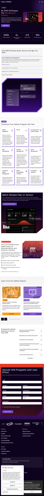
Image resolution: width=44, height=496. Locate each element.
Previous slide (2, 319)
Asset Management (34, 150)
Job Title (4, 390)
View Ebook (11, 313)
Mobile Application (5, 130)
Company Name (26, 390)
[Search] (39, 2)
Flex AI (18, 130)
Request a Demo (7, 411)
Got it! (32, 491)
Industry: (4, 395)
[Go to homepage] (6, 1)
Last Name (25, 385)
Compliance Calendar (34, 171)
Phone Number (6, 401)
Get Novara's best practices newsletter (12, 407)
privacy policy (38, 488)
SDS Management (5, 150)
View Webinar (33, 313)
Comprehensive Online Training (35, 130)
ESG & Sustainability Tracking (19, 172)
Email (4, 380)
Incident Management (19, 150)
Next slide (5, 319)
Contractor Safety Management (5, 172)
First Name (5, 385)
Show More (30, 358)
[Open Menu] (42, 2)
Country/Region (26, 395)
